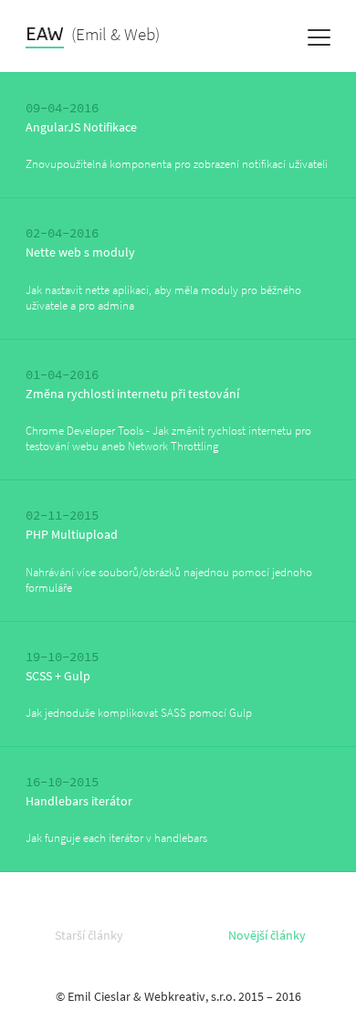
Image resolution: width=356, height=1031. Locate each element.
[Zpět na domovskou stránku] (45, 37)
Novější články (267, 935)
